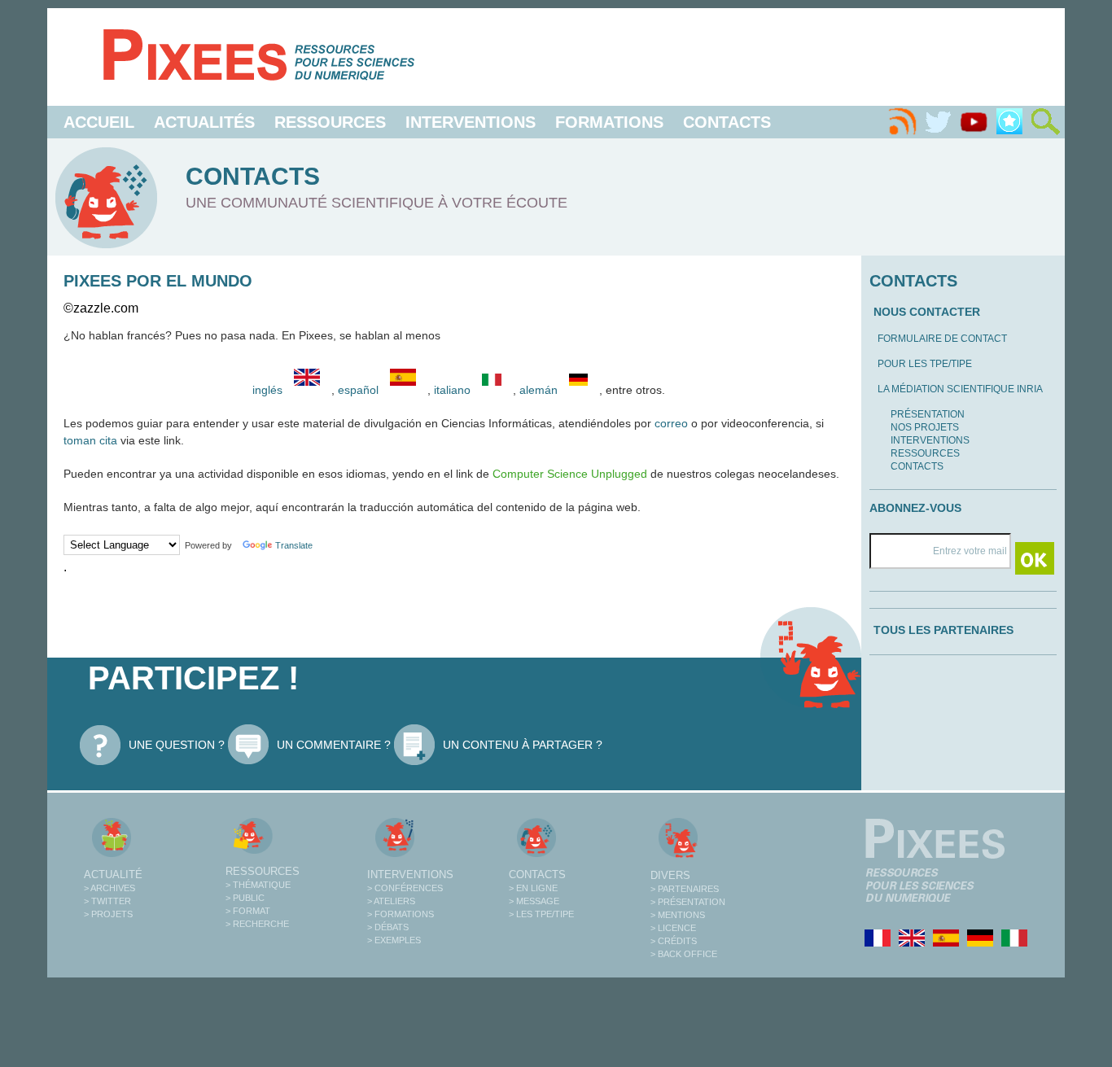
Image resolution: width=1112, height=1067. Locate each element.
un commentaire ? (334, 744)
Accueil (98, 122)
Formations (609, 122)
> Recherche (257, 924)
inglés (267, 389)
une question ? (177, 744)
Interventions (470, 122)
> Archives (109, 888)
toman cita (90, 440)
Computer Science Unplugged (570, 473)
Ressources (330, 122)
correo (671, 423)
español (360, 389)
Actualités (204, 122)
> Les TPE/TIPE (541, 914)
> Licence (673, 928)
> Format (247, 911)
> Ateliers (391, 901)
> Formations (400, 914)
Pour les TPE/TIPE (925, 364)
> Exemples (394, 940)
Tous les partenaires (943, 629)
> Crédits (673, 941)
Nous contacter (926, 311)
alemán (540, 389)
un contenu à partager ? (522, 744)
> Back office (683, 954)
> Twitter (107, 901)
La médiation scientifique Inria (960, 389)
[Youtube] (973, 122)
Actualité (113, 874)
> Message (534, 901)
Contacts (727, 122)
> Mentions (677, 915)
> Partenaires (684, 889)
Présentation (928, 414)
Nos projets (925, 427)
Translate (294, 545)
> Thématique (258, 885)
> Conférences (405, 888)
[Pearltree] (1009, 122)
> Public (245, 898)
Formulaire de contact (942, 338)
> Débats (388, 927)
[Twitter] (938, 122)
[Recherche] (1045, 122)
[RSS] (902, 122)
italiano (454, 389)
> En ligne (533, 888)
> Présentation (687, 902)
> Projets (108, 914)
